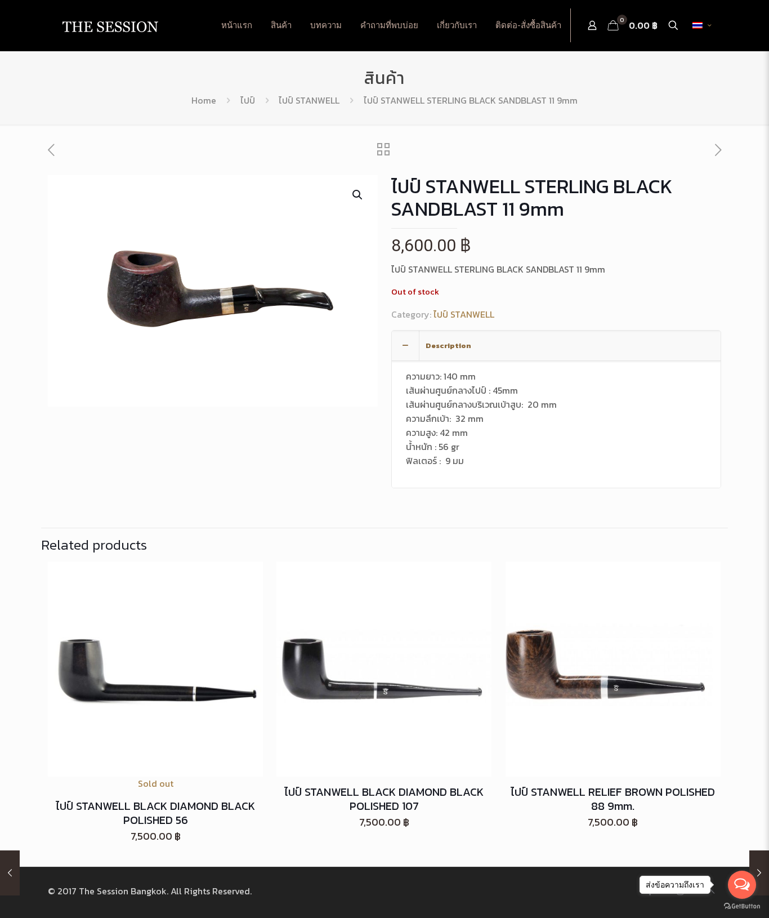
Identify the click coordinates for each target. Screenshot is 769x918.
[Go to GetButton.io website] (742, 906)
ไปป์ (247, 100)
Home (203, 100)
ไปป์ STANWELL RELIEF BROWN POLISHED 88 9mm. (613, 798)
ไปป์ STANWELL (309, 100)
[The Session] (109, 25)
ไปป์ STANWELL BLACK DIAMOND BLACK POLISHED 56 (155, 812)
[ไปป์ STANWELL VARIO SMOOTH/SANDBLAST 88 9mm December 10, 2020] (10, 872)
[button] (358, 195)
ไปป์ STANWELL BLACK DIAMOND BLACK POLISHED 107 (384, 798)
